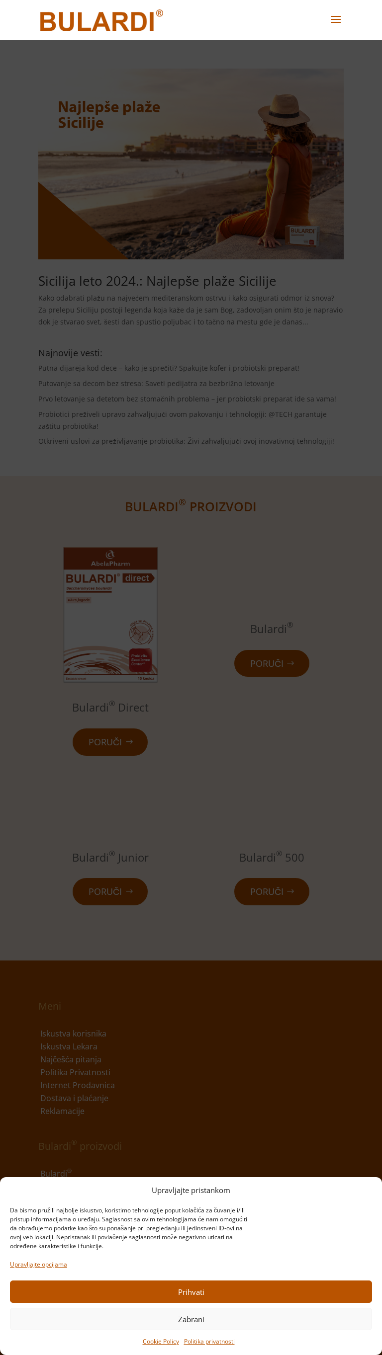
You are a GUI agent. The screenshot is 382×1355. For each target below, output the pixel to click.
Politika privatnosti (209, 1341)
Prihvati (191, 1292)
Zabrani (191, 1319)
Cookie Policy (161, 1341)
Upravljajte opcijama (38, 1264)
